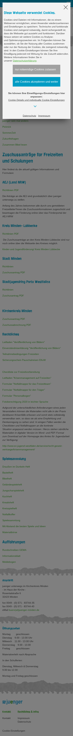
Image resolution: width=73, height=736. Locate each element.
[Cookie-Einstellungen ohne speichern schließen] (65, 8)
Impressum (44, 115)
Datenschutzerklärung (24, 60)
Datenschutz (29, 115)
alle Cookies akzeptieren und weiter (36, 81)
